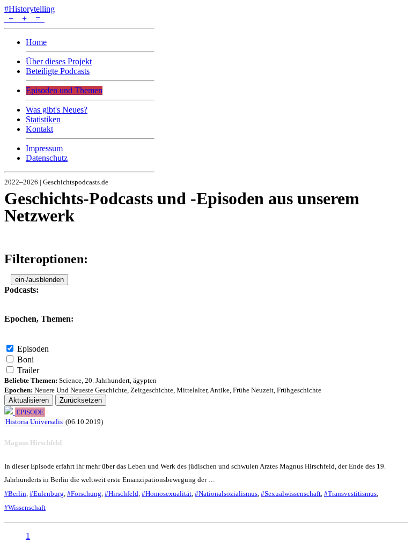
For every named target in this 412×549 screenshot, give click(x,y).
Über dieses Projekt (59, 61)
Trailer (28, 370)
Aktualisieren (29, 400)
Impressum (44, 148)
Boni (25, 359)
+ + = (24, 18)
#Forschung (84, 493)
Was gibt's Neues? (56, 109)
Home (36, 42)
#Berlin (15, 493)
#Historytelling (29, 8)
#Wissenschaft (25, 507)
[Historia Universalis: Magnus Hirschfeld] (9, 411)
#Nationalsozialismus (226, 493)
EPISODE (30, 412)
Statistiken (43, 119)
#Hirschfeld (121, 493)
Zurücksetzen (81, 400)
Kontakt (39, 128)
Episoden (33, 348)
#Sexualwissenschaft (291, 493)
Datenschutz (47, 157)
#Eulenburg (47, 493)
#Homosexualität (167, 493)
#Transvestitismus (350, 493)
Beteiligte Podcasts (58, 71)
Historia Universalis (34, 422)
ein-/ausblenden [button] (39, 280)
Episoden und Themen (64, 90)
